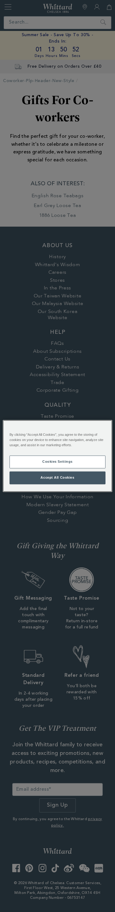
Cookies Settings (57, 462)
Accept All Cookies (57, 478)
